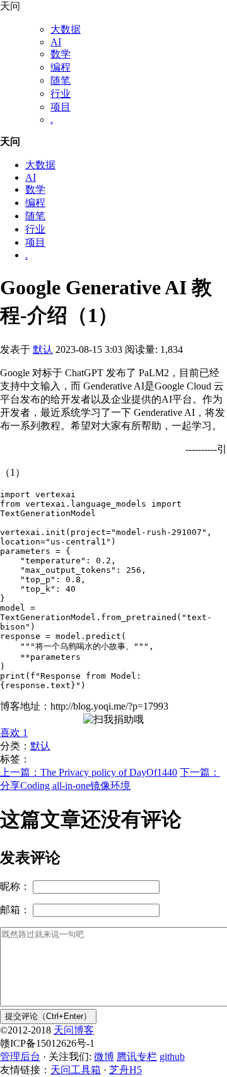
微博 (104, 1056)
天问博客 (74, 1030)
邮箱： (15, 909)
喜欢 (14, 732)
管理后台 (20, 1056)
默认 (43, 349)
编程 (60, 67)
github (172, 1056)
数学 (60, 54)
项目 (60, 106)
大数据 (65, 29)
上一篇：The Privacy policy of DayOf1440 (88, 772)
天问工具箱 (75, 1069)
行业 (60, 93)
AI (55, 42)
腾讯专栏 (137, 1056)
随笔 (60, 80)
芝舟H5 (125, 1069)
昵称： (15, 886)
